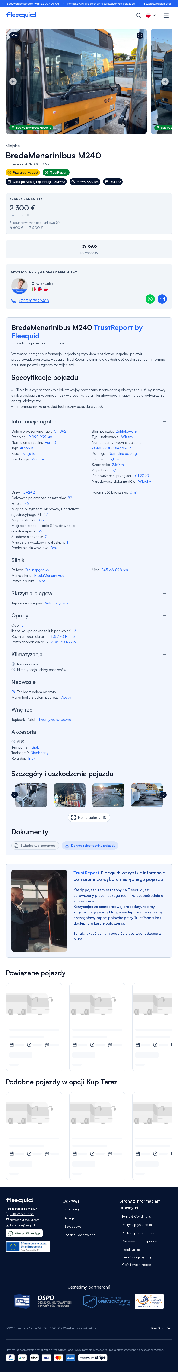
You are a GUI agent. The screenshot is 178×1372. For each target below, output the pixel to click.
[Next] (165, 81)
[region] (89, 81)
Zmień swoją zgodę (136, 1257)
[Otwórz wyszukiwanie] (138, 15)
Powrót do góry (161, 1328)
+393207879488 (34, 301)
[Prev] (13, 81)
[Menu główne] (166, 15)
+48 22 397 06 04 (27, 3)
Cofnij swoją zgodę (136, 1264)
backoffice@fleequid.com (25, 1225)
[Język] (151, 15)
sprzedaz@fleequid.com (24, 1219)
